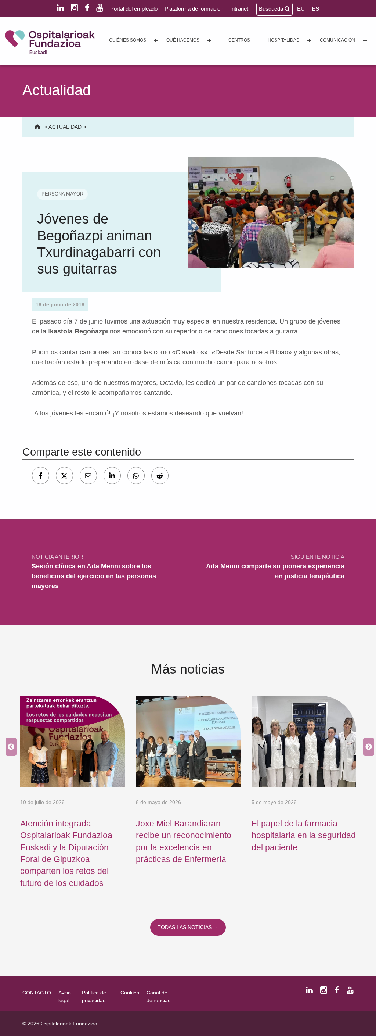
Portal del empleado (134, 9)
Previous (9, 747)
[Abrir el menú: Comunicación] (365, 40)
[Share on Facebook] (40, 475)
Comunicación (337, 40)
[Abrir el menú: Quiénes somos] (155, 40)
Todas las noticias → (188, 927)
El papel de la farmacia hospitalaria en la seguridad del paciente (304, 835)
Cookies (129, 993)
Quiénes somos (127, 40)
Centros (239, 40)
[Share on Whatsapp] (136, 475)
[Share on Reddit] (160, 475)
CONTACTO (36, 993)
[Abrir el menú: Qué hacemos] (209, 40)
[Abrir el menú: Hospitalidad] (309, 40)
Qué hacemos (182, 40)
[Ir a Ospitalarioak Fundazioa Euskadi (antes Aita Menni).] (38, 127)
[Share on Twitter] (64, 475)
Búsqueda (272, 9)
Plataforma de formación (193, 9)
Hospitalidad (284, 40)
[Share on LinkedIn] (112, 475)
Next (366, 747)
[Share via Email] (88, 475)
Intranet (239, 9)
